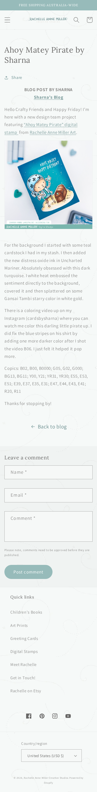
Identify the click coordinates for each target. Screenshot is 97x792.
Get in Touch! (23, 678)
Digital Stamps (24, 651)
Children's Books (26, 612)
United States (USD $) (45, 755)
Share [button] (16, 77)
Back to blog (52, 426)
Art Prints (19, 625)
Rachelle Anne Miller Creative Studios (46, 777)
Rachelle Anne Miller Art (53, 132)
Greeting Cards (24, 638)
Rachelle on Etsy (25, 691)
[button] (7, 20)
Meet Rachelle (23, 664)
